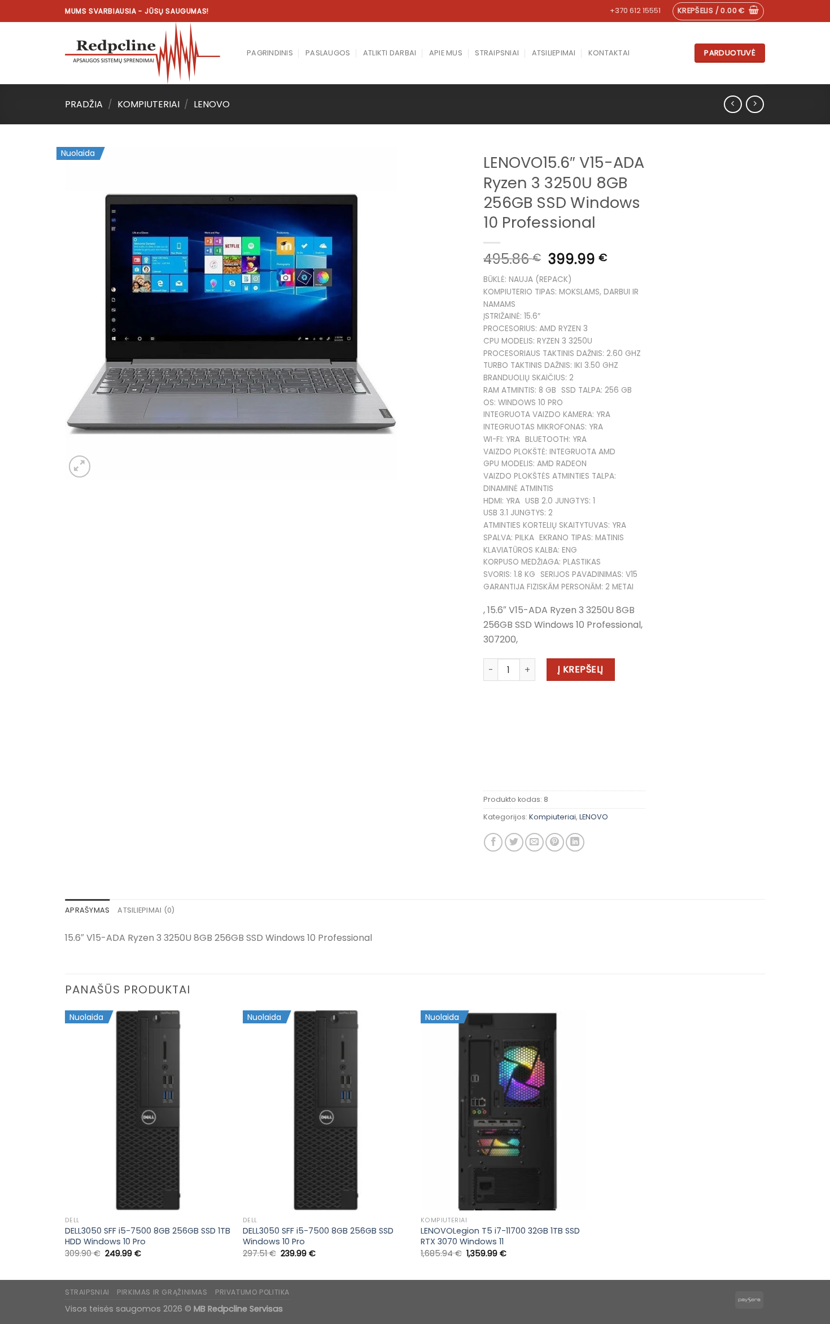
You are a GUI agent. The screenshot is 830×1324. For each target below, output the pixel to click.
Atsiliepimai (554, 53)
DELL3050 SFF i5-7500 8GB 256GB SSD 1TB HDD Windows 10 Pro (147, 1236)
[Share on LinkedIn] (575, 842)
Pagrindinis (270, 53)
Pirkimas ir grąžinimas (162, 1292)
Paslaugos (327, 53)
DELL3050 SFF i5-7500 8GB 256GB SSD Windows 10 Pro (318, 1236)
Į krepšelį (581, 669)
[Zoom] (80, 466)
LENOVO (212, 104)
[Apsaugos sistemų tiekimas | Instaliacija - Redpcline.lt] (147, 53)
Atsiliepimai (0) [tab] (145, 910)
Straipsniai (497, 53)
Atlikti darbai (390, 53)
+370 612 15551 (635, 10)
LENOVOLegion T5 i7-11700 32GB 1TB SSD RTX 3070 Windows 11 (500, 1236)
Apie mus (445, 53)
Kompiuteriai (148, 104)
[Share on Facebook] (493, 842)
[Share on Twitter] (514, 842)
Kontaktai (609, 53)
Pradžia (84, 104)
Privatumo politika (252, 1292)
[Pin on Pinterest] (554, 842)
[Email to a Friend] (534, 842)
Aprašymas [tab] (87, 910)
